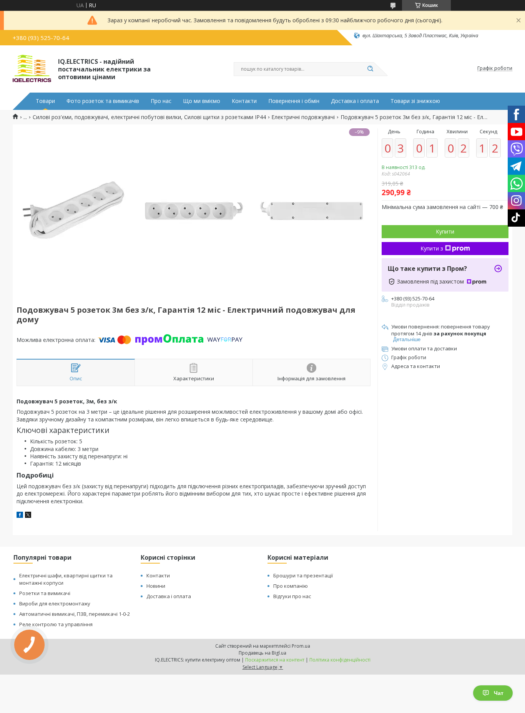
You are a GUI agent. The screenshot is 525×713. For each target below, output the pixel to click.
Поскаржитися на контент (274, 660)
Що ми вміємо (201, 101)
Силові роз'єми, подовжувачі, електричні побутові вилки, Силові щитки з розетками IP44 (149, 117)
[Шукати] (370, 69)
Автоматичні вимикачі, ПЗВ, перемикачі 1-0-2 (74, 613)
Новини (155, 585)
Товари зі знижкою (415, 101)
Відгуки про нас (292, 596)
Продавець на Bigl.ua (262, 653)
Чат (498, 693)
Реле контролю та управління (56, 624)
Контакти (244, 101)
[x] (28, 515)
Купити (445, 231)
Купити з (431, 248)
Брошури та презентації (303, 575)
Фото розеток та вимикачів (102, 101)
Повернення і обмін (293, 101)
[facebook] (20, 515)
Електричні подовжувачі (303, 117)
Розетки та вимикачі (44, 593)
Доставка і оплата (355, 101)
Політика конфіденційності (339, 660)
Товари (45, 101)
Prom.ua (301, 646)
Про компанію (290, 585)
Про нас (161, 101)
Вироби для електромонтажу (54, 603)
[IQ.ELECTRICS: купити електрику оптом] (32, 68)
